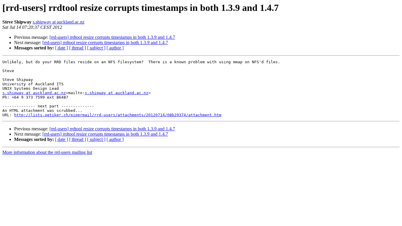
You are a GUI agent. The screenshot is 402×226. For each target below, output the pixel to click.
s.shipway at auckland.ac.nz (58, 21)
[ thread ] (77, 47)
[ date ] (61, 47)
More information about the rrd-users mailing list (47, 152)
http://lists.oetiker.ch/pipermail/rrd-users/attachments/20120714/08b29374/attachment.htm (117, 115)
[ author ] (115, 47)
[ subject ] (96, 47)
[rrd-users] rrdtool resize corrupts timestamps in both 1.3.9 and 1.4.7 (112, 37)
